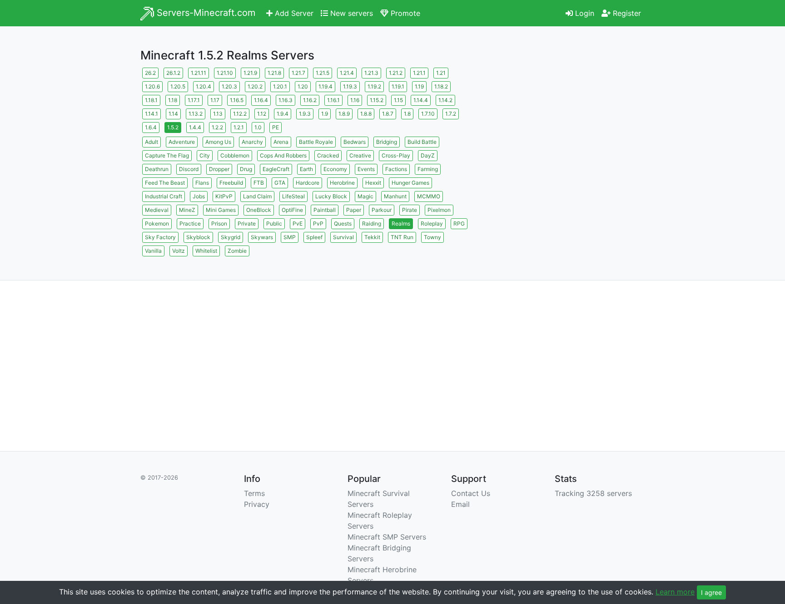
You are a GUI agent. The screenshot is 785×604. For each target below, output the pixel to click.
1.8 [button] (407, 113)
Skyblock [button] (198, 237)
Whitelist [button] (206, 250)
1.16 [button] (354, 100)
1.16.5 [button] (236, 100)
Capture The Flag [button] (167, 155)
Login (583, 13)
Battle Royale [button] (316, 141)
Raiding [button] (371, 223)
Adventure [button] (182, 141)
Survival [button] (343, 237)
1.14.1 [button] (151, 113)
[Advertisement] (565, 129)
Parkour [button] (382, 209)
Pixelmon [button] (439, 209)
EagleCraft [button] (276, 169)
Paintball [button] (324, 209)
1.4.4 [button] (195, 127)
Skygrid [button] (230, 237)
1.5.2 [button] (173, 127)
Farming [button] (427, 169)
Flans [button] (202, 182)
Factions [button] (396, 169)
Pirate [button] (409, 209)
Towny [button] (432, 237)
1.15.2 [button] (376, 100)
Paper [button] (353, 209)
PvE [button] (298, 223)
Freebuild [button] (231, 182)
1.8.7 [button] (387, 113)
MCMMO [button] (428, 196)
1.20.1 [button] (280, 86)
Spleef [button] (314, 237)
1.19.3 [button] (350, 86)
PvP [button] (318, 223)
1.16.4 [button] (261, 100)
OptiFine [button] (292, 209)
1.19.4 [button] (325, 86)
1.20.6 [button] (152, 86)
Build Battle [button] (422, 141)
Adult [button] (151, 141)
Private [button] (247, 223)
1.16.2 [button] (310, 100)
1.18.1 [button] (151, 100)
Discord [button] (189, 169)
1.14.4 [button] (420, 100)
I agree (711, 592)
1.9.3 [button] (305, 113)
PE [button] (275, 127)
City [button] (204, 155)
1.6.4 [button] (151, 127)
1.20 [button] (303, 86)
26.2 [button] (150, 72)
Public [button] (274, 223)
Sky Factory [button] (160, 237)
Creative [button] (360, 155)
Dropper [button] (219, 169)
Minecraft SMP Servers (387, 536)
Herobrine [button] (342, 182)
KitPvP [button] (224, 196)
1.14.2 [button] (445, 100)
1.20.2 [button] (255, 86)
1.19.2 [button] (374, 86)
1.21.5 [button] (322, 72)
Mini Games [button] (221, 209)
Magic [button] (365, 196)
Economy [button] (335, 169)
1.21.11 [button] (198, 72)
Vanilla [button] (153, 250)
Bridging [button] (386, 141)
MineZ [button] (187, 209)
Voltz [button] (178, 250)
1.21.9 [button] (250, 72)
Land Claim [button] (257, 196)
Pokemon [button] (157, 223)
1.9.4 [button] (282, 113)
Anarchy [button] (252, 141)
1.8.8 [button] (366, 113)
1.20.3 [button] (229, 86)
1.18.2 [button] (441, 86)
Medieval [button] (157, 209)
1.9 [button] (324, 113)
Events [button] (366, 169)
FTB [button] (258, 182)
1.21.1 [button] (419, 72)
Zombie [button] (237, 250)
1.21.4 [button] (347, 72)
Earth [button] (306, 169)
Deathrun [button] (157, 169)
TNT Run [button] (402, 237)
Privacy (256, 504)
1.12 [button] (261, 113)
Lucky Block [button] (331, 196)
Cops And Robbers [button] (283, 155)
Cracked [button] (328, 155)
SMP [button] (289, 237)
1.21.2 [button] (395, 72)
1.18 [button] (172, 100)
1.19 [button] (419, 86)
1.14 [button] (173, 113)
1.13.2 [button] (196, 113)
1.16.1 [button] (333, 100)
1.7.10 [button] (428, 113)
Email (460, 504)
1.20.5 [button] (177, 86)
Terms (254, 493)
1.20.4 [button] (203, 86)
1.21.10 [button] (225, 72)
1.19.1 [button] (398, 86)
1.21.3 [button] (371, 72)
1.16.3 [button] (285, 100)
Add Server (293, 13)
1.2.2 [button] (217, 127)
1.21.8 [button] (274, 72)
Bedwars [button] (354, 141)
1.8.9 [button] (344, 113)
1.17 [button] (214, 100)
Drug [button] (246, 169)
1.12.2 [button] (240, 113)
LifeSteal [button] (293, 196)
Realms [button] (401, 223)
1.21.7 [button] (298, 72)
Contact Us (470, 493)
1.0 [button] (258, 127)
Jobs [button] (199, 196)
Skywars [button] (262, 237)
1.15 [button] (398, 100)
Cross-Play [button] (396, 155)
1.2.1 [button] (239, 127)
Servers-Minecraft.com (204, 12)
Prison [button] (219, 223)
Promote (404, 13)
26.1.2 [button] (173, 72)
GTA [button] (279, 182)
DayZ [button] (428, 155)
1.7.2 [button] (450, 113)
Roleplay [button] (432, 223)
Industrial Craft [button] (163, 196)
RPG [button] (459, 223)
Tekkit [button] (372, 237)
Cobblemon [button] (234, 155)
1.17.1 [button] (194, 100)
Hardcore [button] (307, 182)
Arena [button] (280, 141)
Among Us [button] (218, 141)
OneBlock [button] (258, 209)
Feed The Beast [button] (165, 182)
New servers (350, 13)
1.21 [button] (441, 72)
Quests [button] (343, 223)
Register (626, 13)
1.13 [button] (218, 113)
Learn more (675, 591)
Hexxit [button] (373, 182)
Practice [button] (190, 223)
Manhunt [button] (395, 196)
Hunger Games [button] (410, 182)
